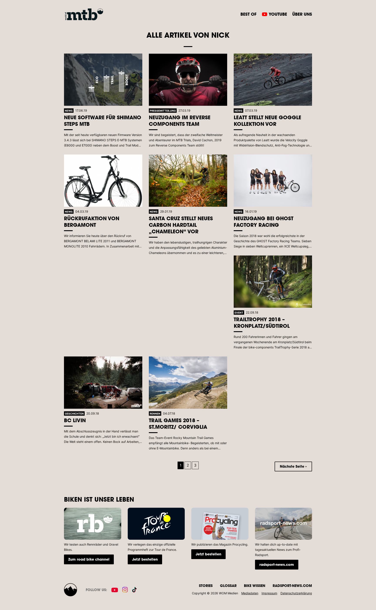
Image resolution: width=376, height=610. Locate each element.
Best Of (248, 14)
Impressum (269, 593)
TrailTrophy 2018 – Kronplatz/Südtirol (262, 322)
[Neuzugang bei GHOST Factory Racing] (273, 181)
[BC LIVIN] (103, 382)
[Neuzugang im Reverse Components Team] (188, 80)
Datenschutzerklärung (296, 593)
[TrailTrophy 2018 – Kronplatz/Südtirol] (273, 281)
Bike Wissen (254, 585)
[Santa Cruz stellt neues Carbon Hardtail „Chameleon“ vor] (188, 181)
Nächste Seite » (293, 466)
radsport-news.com (276, 564)
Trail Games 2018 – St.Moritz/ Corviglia (178, 423)
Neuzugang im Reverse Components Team (179, 120)
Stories (206, 585)
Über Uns (302, 14)
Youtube (278, 14)
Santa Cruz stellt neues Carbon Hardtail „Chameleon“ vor (181, 225)
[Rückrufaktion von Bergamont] (103, 181)
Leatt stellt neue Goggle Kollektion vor (267, 120)
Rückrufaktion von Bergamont (91, 221)
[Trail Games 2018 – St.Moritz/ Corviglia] (188, 382)
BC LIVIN (75, 420)
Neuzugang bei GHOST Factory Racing (263, 221)
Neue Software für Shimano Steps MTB (102, 120)
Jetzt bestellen (145, 559)
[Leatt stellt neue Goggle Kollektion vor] (273, 80)
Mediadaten (249, 593)
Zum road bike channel (88, 559)
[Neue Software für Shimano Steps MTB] (103, 80)
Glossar (228, 585)
